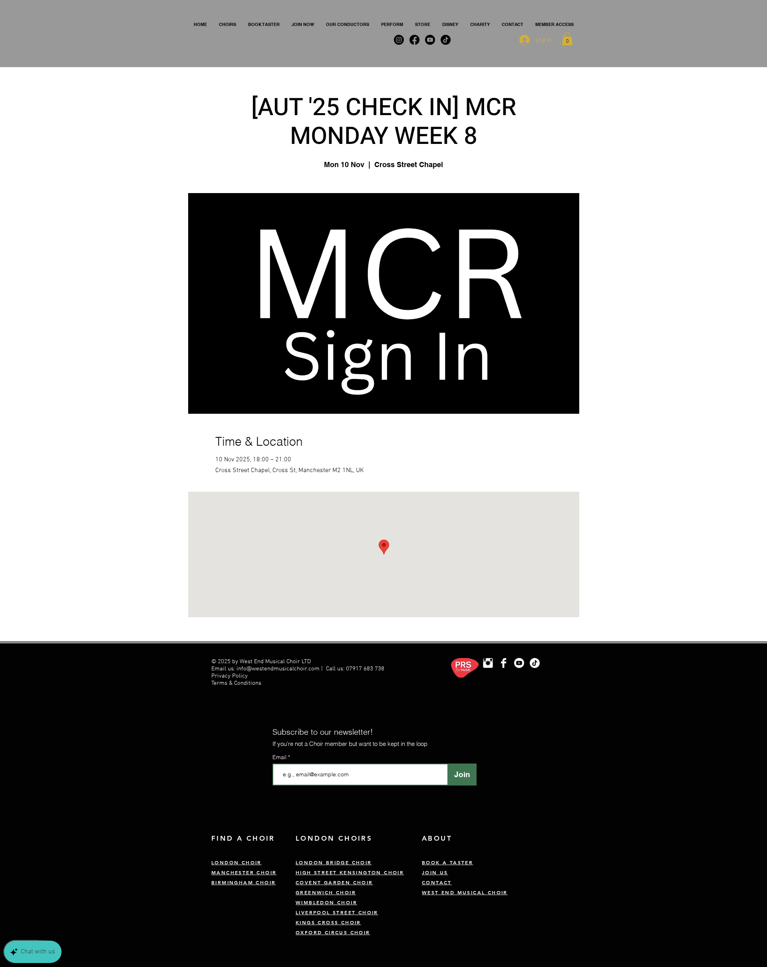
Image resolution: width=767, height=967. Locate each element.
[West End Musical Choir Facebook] (504, 663)
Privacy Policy (230, 676)
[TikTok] (535, 663)
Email (280, 757)
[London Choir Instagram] (488, 663)
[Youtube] (519, 663)
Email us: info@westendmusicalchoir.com (265, 668)
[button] (227, 24)
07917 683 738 (365, 668)
